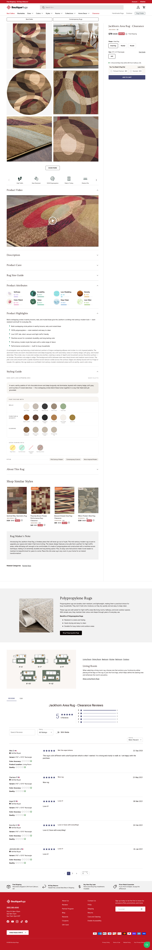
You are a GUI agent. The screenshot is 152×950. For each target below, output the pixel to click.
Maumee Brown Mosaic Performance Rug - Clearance (39, 518)
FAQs (90, 905)
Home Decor (82, 13)
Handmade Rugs (118, 13)
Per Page (85, 872)
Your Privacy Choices (139, 942)
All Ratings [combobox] (43, 732)
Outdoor (129, 13)
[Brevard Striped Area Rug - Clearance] (64, 500)
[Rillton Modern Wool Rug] (88, 500)
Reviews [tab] (11, 698)
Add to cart (127, 77)
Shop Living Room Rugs (91, 679)
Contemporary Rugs (75, 19)
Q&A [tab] (21, 698)
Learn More (141, 67)
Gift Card (65, 925)
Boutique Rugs (15, 942)
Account (134, 1)
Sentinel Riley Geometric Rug (17, 516)
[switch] (57, 732)
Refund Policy (127, 942)
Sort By (131, 737)
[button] (144, 7)
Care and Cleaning (94, 917)
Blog (63, 913)
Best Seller (29, 19)
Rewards (65, 917)
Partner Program (68, 909)
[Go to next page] (76, 873)
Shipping (91, 909)
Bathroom (118, 659)
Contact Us (92, 901)
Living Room (87, 659)
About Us (65, 901)
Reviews (65, 905)
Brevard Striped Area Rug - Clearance (63, 517)
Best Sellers (11, 13)
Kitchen (111, 659)
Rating (41, 729)
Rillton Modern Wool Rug (86, 516)
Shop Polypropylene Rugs (71, 633)
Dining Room (96, 659)
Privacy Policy (106, 942)
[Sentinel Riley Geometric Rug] (17, 500)
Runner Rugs (26, 566)
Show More (52, 168)
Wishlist (142, 1)
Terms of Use (116, 942)
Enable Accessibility (94, 921)
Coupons (65, 921)
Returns (90, 913)
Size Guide (142, 52)
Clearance (95, 13)
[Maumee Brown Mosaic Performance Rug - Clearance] (41, 500)
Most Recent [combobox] (134, 740)
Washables (21, 13)
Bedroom (105, 659)
